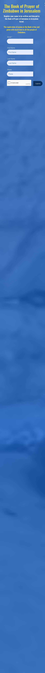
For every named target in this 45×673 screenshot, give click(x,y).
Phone (9, 69)
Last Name (11, 59)
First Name (11, 48)
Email (9, 37)
